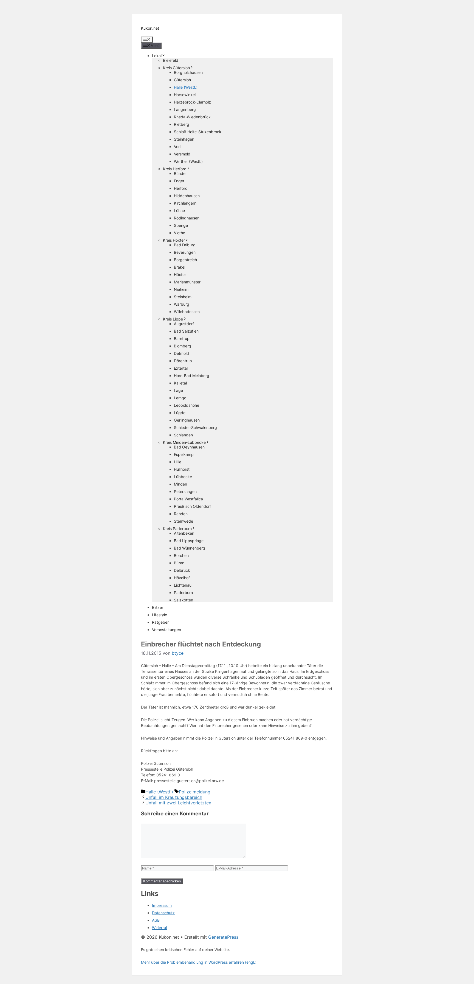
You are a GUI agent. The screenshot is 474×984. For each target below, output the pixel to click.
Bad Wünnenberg (189, 548)
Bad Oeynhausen (189, 447)
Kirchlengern (185, 203)
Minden (180, 484)
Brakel (179, 267)
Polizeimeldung (194, 792)
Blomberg (182, 346)
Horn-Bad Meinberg (191, 375)
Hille (177, 461)
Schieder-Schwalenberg (195, 427)
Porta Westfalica (188, 499)
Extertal (181, 368)
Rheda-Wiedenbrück (192, 117)
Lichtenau (182, 585)
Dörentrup (183, 360)
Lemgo (180, 397)
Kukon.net (150, 28)
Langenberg (185, 109)
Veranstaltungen (166, 629)
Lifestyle (159, 614)
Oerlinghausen (187, 420)
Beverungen (185, 252)
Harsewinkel (185, 94)
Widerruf (159, 927)
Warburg (181, 304)
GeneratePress (223, 937)
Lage (178, 390)
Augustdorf (184, 323)
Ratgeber (160, 622)
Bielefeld (170, 60)
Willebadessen (187, 311)
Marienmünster (187, 282)
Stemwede (183, 521)
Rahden (181, 513)
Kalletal (180, 383)
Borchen (181, 555)
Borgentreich (185, 259)
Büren (179, 563)
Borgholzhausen (188, 72)
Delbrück (182, 570)
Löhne (179, 210)
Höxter (180, 274)
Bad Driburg (185, 244)
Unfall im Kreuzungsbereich (173, 797)
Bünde (179, 173)
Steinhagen (184, 139)
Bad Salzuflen (186, 331)
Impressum (162, 905)
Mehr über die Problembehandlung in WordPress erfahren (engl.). (199, 962)
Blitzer (157, 607)
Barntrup (182, 338)
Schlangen (183, 435)
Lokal (157, 55)
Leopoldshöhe (186, 405)
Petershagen (185, 491)
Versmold (182, 154)
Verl (177, 146)
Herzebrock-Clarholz (192, 102)
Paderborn (183, 592)
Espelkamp (184, 454)
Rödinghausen (186, 218)
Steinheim (182, 296)
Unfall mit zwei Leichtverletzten (178, 802)
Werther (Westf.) (188, 161)
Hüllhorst (182, 469)
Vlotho (179, 232)
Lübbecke (183, 476)
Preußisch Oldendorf (192, 506)
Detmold (181, 353)
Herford (181, 188)
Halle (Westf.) (186, 87)
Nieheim (181, 289)
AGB (156, 920)
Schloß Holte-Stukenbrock (197, 131)
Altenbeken (184, 533)
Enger (179, 181)
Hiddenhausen (187, 195)
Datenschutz (163, 912)
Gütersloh (182, 79)
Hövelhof (182, 577)
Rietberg (181, 124)
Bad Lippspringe (189, 540)
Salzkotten (183, 600)
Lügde (179, 412)
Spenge (181, 225)
